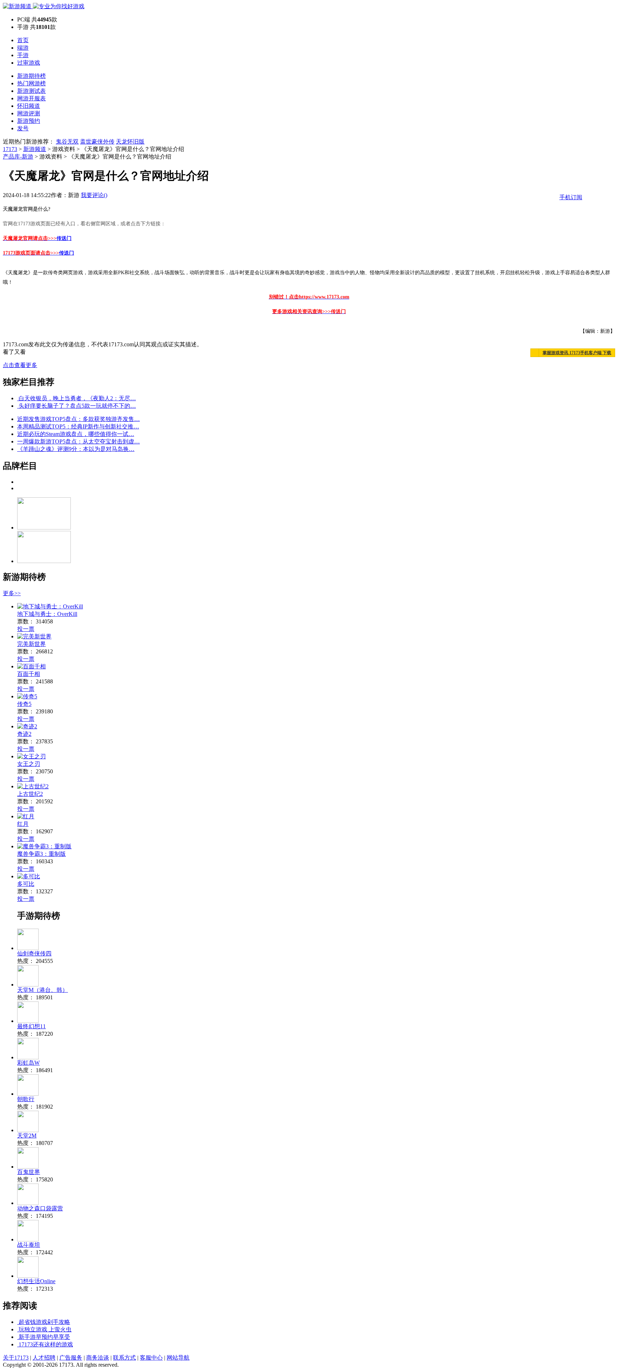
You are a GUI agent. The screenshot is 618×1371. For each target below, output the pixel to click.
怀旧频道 (28, 106)
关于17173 (16, 1358)
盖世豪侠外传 (97, 142)
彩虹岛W (28, 1063)
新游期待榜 (31, 76)
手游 (23, 55)
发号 (23, 128)
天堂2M (26, 1136)
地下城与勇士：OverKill (47, 614)
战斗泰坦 (28, 1245)
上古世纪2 (30, 794)
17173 (10, 149)
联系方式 (124, 1358)
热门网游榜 (31, 83)
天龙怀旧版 (130, 142)
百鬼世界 (28, 1172)
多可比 (25, 884)
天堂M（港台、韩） (42, 990)
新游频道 (34, 149)
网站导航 (178, 1358)
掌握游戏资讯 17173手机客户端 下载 (577, 352)
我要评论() (94, 195)
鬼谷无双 (67, 142)
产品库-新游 (18, 157)
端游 (23, 48)
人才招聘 (44, 1358)
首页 (23, 40)
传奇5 (24, 704)
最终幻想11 (31, 1026)
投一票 (25, 629)
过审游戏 (28, 63)
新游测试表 (31, 91)
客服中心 (151, 1358)
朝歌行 (25, 1099)
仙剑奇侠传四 (34, 953)
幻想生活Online (36, 1281)
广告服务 (70, 1358)
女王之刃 (28, 764)
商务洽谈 (97, 1358)
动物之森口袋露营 (40, 1208)
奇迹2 (24, 734)
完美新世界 (31, 644)
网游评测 (28, 113)
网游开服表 (31, 98)
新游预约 (28, 121)
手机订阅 (570, 197)
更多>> (12, 593)
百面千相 (28, 674)
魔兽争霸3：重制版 (41, 854)
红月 (23, 824)
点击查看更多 (20, 365)
